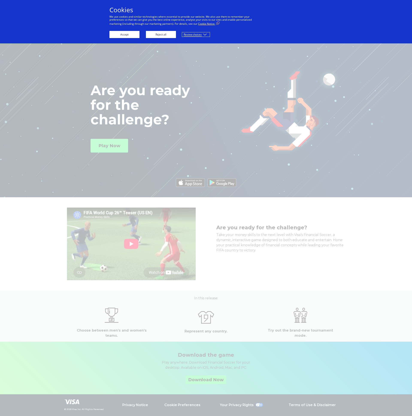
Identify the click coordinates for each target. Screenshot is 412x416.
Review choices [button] (193, 34)
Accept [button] (124, 34)
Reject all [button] (161, 34)
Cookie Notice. (206, 24)
